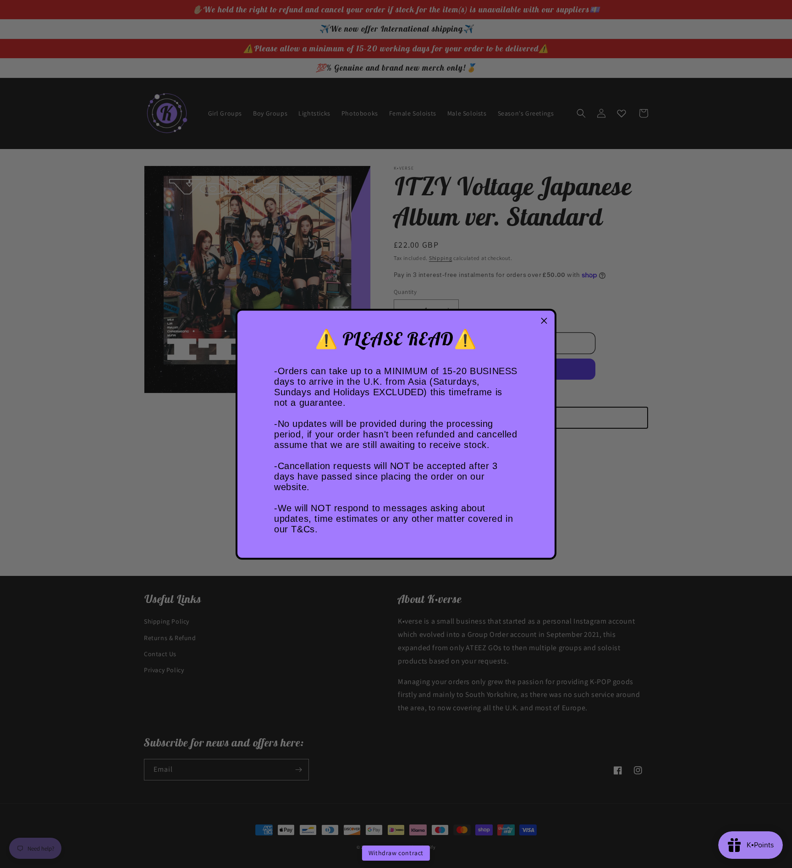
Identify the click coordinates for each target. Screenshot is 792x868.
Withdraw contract (396, 853)
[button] (544, 321)
